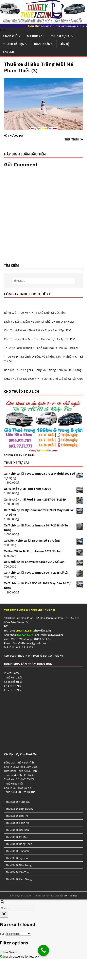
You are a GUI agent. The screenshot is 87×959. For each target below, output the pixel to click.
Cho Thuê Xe (11, 673)
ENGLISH (8, 52)
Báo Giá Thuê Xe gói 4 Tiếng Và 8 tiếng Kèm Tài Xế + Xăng (43, 370)
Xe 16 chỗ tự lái (13, 682)
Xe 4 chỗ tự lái (12, 686)
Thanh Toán (42, 44)
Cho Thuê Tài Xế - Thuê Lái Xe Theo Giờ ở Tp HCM (37, 330)
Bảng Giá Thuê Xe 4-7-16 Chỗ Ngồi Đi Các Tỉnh (35, 313)
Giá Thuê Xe (34, 36)
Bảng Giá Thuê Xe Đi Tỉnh (19, 762)
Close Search (9, 952)
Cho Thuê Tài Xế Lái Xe (17, 788)
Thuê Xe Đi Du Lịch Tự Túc (19, 792)
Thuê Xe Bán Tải (13, 783)
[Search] (43, 904)
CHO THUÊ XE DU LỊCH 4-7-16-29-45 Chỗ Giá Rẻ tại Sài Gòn (43, 379)
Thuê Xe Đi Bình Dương (19, 808)
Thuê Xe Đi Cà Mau (17, 837)
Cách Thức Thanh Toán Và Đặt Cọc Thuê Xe (37, 655)
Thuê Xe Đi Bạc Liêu (17, 830)
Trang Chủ (10, 36)
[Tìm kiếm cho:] (43, 280)
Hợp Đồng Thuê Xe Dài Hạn (20, 771)
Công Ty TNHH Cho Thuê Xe (27, 294)
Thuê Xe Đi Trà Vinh (17, 851)
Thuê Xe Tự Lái (60, 36)
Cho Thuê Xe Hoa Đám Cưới (20, 767)
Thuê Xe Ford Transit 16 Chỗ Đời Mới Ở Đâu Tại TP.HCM (41, 348)
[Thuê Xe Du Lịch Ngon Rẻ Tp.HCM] (43, 25)
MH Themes (70, 895)
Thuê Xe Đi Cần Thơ (17, 872)
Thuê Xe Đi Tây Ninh (17, 858)
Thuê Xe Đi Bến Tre (17, 816)
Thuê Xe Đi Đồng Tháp (19, 844)
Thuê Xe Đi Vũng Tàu (18, 802)
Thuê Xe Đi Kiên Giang (19, 879)
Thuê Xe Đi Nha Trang (19, 865)
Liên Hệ (64, 44)
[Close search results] (4, 914)
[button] (4, 30)
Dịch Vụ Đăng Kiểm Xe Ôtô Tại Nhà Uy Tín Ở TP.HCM (39, 321)
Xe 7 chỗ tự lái (12, 690)
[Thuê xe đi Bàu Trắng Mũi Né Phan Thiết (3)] (43, 128)
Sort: (3, 934)
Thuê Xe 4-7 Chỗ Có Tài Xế (19, 775)
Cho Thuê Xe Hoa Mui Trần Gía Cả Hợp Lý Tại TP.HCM (39, 339)
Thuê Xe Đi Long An (17, 823)
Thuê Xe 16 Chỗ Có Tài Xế (19, 779)
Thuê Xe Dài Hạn (13, 44)
